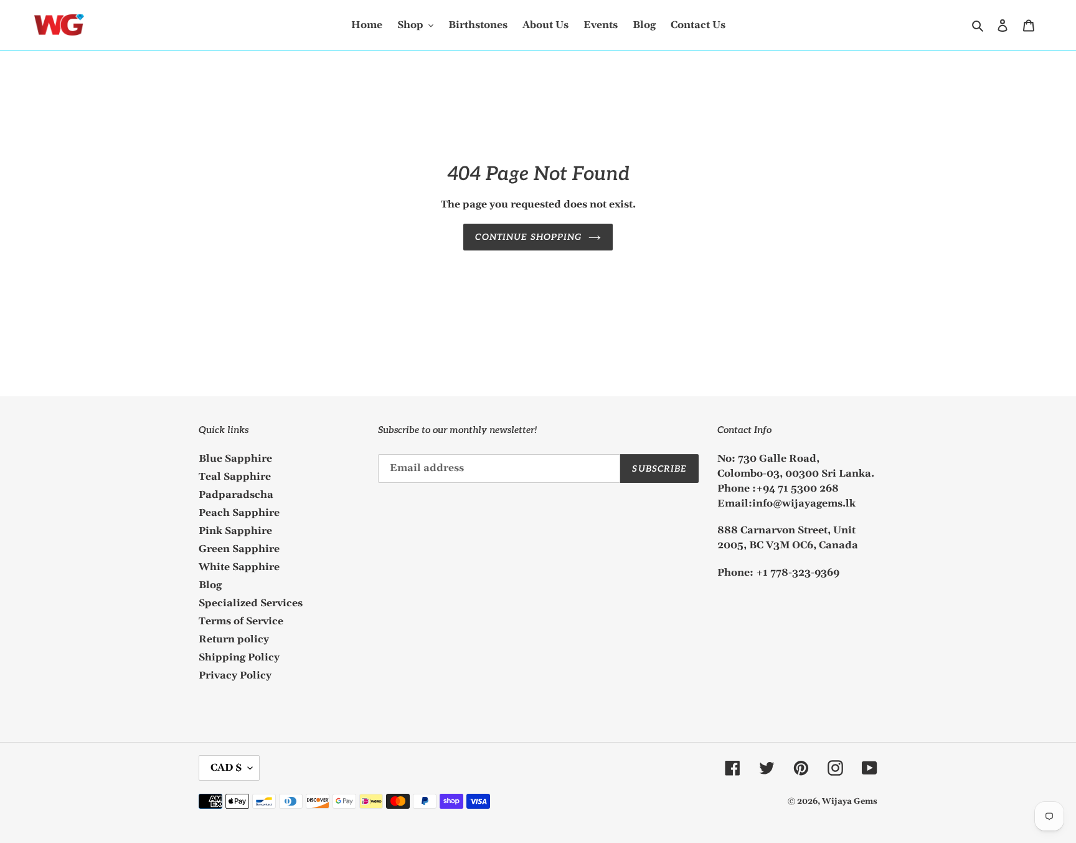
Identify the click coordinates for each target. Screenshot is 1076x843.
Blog (210, 585)
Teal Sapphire (235, 476)
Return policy (234, 639)
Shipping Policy (239, 657)
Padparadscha (236, 494)
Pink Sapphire (235, 531)
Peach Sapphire (239, 513)
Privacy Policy (235, 675)
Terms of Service (241, 621)
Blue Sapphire (235, 458)
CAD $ (226, 767)
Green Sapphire (239, 549)
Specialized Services (251, 603)
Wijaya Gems (849, 801)
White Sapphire (239, 567)
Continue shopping (528, 237)
